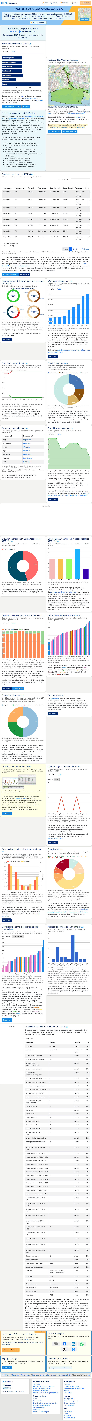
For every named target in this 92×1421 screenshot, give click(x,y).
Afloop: (50, 780)
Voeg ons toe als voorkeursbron (61, 1368)
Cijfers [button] (54, 3)
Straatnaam (7, 188)
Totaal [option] (56, 780)
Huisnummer (19, 188)
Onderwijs (6, 1020)
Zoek (46, 3)
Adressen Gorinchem (10, 274)
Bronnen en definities (71, 1386)
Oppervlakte (67, 188)
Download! (6, 813)
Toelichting (7, 340)
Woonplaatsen (46, 1388)
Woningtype (79, 188)
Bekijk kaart (84, 19)
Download (86, 3)
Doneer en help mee (11, 1350)
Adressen (36, 1384)
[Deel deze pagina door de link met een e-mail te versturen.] (56, 1344)
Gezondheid (37, 1401)
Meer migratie (18, 689)
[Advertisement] (69, 42)
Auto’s (35, 1399)
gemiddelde (55, 699)
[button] (29, 43)
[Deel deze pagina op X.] (65, 1349)
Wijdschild (26, 447)
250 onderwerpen (30, 98)
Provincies (36, 1391)
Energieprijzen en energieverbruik (45, 1403)
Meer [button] (75, 3)
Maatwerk (67, 1416)
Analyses (67, 1384)
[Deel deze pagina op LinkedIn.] (73, 1344)
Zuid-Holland (27, 458)
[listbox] (56, 779)
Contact (66, 1413)
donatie (25, 1339)
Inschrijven (7, 1368)
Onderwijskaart (69, 1403)
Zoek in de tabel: (64, 180)
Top (89, 1375)
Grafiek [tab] (5, 52)
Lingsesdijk (14, 31)
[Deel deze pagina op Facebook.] (65, 1344)
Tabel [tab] (13, 52)
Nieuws (66, 1391)
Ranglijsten (68, 1393)
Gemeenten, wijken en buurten (43, 1386)
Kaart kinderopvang (71, 1401)
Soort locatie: (6, 936)
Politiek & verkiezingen (41, 1412)
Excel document (21, 798)
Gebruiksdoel (55, 188)
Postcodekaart (69, 1405)
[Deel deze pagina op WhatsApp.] (82, 1344)
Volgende (85, 249)
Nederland (80, 127)
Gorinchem (27, 443)
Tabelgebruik (24, 274)
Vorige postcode (54, 131)
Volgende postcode (69, 131)
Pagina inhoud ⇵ (39, 22)
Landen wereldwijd (39, 1393)
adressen (39, 100)
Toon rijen (8, 246)
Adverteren (68, 1411)
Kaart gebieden (69, 1399)
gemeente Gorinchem (16, 119)
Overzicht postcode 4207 (11, 107)
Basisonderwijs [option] (17, 936)
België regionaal (52, 1393)
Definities (26, 107)
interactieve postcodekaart (76, 113)
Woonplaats (42, 188)
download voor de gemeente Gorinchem (64, 592)
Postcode (31, 188)
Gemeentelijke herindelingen (74, 1388)
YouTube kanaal (69, 1418)
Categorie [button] (29, 1039)
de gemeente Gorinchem (59, 127)
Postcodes (36, 1388)
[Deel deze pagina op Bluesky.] (73, 1349)
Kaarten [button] (65, 3)
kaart (22, 96)
